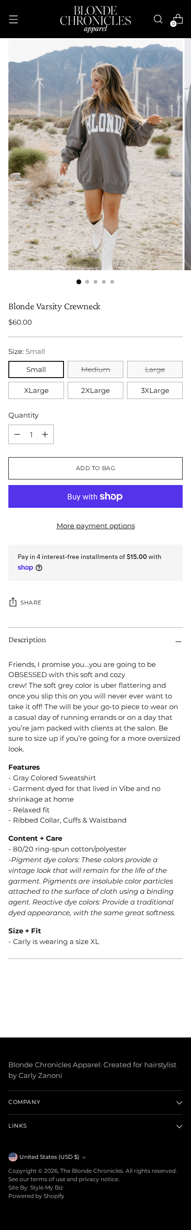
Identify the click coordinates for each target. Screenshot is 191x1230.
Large (155, 369)
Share (31, 602)
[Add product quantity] (17, 434)
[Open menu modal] (13, 19)
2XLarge (95, 390)
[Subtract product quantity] (45, 434)
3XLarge (155, 390)
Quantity (23, 415)
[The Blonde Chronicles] (95, 19)
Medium (95, 369)
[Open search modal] (157, 19)
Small (36, 369)
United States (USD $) (49, 1157)
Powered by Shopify (36, 1196)
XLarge (36, 390)
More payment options (96, 525)
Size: (26, 351)
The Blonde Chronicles (91, 1171)
